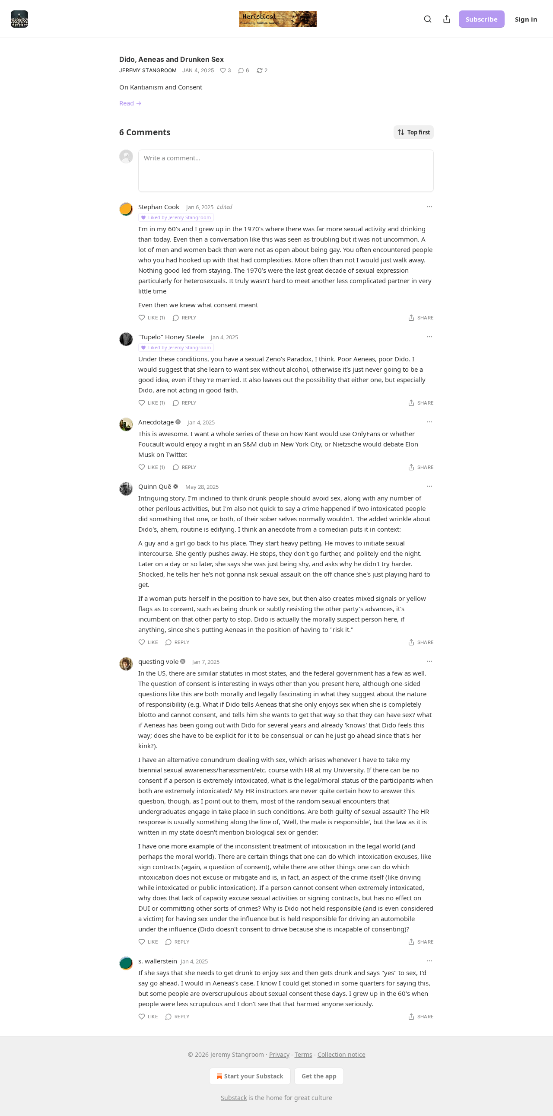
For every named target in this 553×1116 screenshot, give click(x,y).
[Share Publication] (446, 19)
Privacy (279, 1054)
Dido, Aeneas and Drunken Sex (171, 59)
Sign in (526, 19)
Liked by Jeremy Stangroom (179, 217)
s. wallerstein (157, 961)
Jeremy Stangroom (148, 70)
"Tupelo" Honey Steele (171, 336)
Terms (303, 1054)
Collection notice (341, 1054)
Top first (418, 132)
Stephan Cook (158, 206)
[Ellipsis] (429, 207)
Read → (130, 103)
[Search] (427, 19)
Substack (234, 1098)
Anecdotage (156, 422)
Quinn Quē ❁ (158, 486)
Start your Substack (253, 1076)
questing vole (158, 661)
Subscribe (482, 19)
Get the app (319, 1076)
